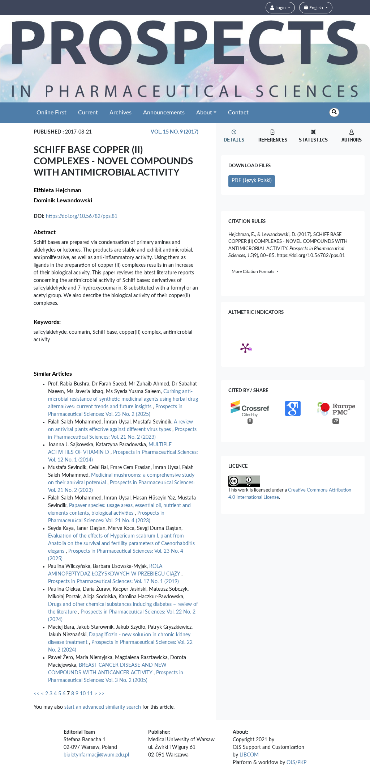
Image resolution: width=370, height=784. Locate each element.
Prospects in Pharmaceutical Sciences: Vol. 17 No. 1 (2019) (113, 581)
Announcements (164, 112)
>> (101, 693)
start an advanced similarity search (102, 707)
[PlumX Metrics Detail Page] (245, 347)
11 (90, 693)
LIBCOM (249, 755)
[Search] (334, 112)
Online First (51, 112)
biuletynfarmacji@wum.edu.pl (96, 755)
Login (280, 7)
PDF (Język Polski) (252, 180)
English (316, 7)
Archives (120, 112)
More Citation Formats (253, 271)
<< (36, 693)
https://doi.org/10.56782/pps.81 (81, 216)
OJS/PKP (296, 762)
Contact (238, 112)
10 (83, 693)
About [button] (204, 112)
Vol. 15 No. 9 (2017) (174, 132)
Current (88, 112)
